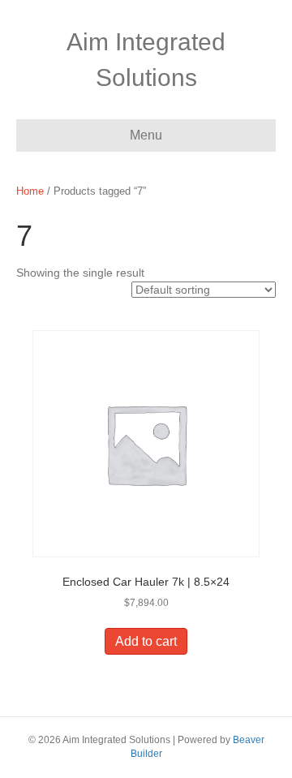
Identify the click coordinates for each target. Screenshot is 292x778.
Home (30, 191)
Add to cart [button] (146, 641)
